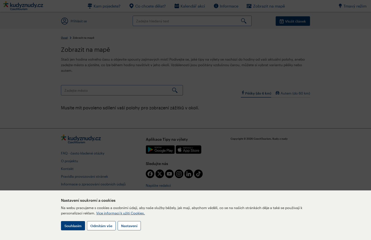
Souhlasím (73, 226)
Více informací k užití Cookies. (120, 213)
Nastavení (129, 226)
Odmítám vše (101, 226)
